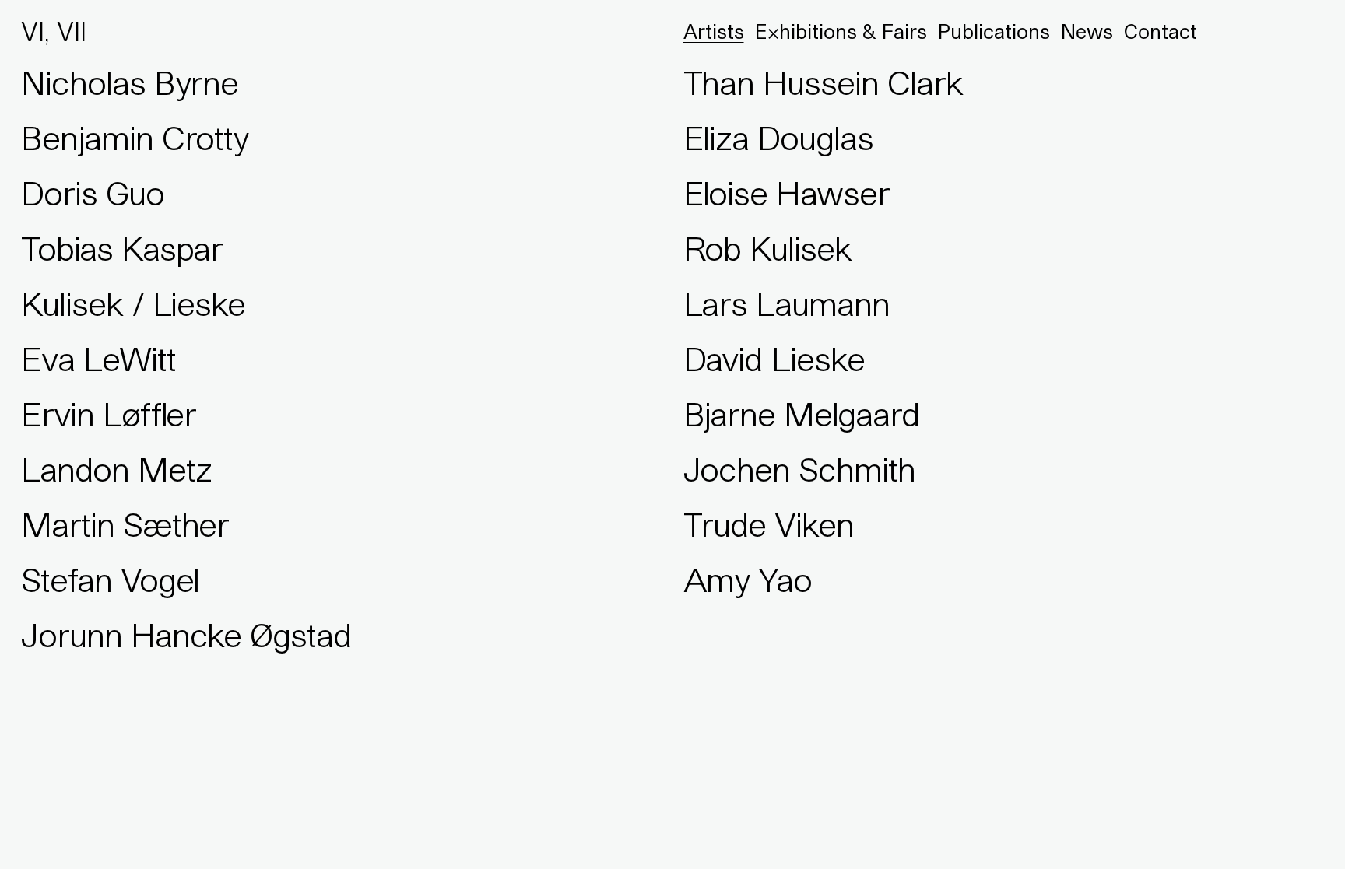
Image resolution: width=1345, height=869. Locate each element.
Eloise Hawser (786, 192)
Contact (1160, 31)
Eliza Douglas (778, 137)
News (1087, 31)
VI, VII (53, 31)
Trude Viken (768, 524)
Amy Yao (748, 579)
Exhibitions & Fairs (841, 31)
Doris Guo (92, 192)
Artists (713, 31)
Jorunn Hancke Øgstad (186, 634)
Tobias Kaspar (122, 248)
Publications (994, 31)
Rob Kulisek (767, 248)
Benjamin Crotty (134, 137)
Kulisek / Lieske (133, 303)
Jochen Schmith (799, 469)
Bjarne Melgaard (801, 413)
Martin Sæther (125, 524)
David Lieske (774, 358)
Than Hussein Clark (823, 82)
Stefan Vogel (110, 579)
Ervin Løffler (108, 413)
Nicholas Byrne (129, 82)
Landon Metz (116, 469)
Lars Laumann (786, 303)
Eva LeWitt (98, 358)
